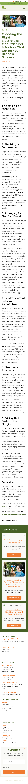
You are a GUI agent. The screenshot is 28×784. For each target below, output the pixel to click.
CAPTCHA (6, 767)
